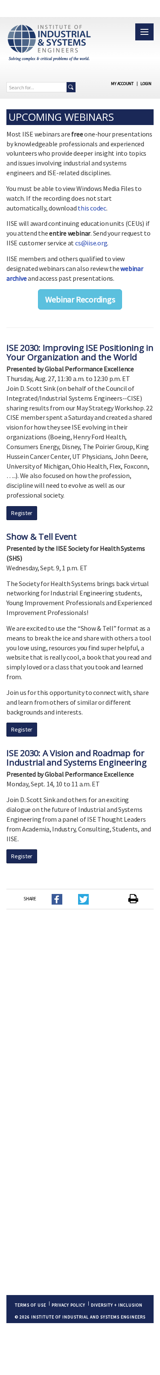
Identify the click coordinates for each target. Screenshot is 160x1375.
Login (145, 83)
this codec (92, 208)
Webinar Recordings (80, 299)
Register (21, 513)
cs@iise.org (91, 243)
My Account (122, 83)
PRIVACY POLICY (68, 1305)
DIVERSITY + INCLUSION (117, 1305)
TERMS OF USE (30, 1305)
